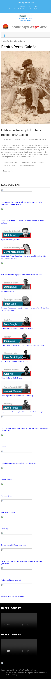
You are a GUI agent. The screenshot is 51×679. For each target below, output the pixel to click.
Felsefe (7, 675)
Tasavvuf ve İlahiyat (40, 673)
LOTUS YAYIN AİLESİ (23, 6)
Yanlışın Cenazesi (7, 291)
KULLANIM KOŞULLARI (17, 9)
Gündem (8, 673)
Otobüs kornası (6, 479)
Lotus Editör (7, 139)
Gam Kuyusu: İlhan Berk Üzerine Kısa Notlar (17, 328)
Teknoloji (14, 675)
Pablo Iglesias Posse (26, 165)
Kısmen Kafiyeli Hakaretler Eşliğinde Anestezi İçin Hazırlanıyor (23, 345)
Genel (44, 139)
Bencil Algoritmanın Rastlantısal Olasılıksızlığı (17, 396)
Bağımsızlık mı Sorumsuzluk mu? (12, 596)
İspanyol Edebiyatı (37, 162)
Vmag (34, 670)
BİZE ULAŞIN (33, 9)
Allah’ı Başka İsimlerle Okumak (12, 378)
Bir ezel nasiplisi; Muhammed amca (13, 545)
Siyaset (30, 673)
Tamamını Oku (8, 171)
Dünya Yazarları (24, 162)
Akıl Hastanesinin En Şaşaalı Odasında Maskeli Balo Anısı (21, 275)
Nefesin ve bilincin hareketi (11, 580)
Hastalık (4, 447)
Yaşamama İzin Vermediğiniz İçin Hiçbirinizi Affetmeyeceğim (22, 412)
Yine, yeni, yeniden (8, 512)
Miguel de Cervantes (11, 165)
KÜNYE (36, 6)
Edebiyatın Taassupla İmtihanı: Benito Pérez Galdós (21, 132)
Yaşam (14, 673)
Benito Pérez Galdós (11, 162)
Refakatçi (4, 529)
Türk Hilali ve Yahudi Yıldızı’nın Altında (14, 361)
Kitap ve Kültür (22, 673)
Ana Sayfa (5, 41)
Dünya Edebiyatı (35, 139)
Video (43, 9)
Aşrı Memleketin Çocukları (10, 239)
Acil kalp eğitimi (6, 496)
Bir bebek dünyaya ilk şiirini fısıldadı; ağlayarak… (18, 463)
